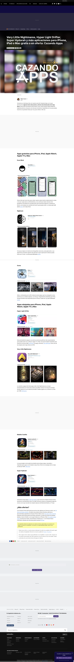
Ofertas (18, 620)
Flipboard (54, 3)
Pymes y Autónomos (62, 641)
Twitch (52, 3)
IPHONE (5, 3)
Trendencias (53, 639)
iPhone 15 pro (36, 609)
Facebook (15, 48)
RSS (51, 625)
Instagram (56, 3)
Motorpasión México (45, 653)
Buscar (65, 630)
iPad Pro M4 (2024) (44, 609)
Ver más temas (10, 625)
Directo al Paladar (36, 639)
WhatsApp (29, 620)
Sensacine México (28, 652)
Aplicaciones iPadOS (40, 541)
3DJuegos (17, 639)
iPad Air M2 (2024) (29, 609)
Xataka (8, 639)
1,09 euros (31, 343)
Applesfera (9, 642)
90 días (42, 520)
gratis (21, 206)
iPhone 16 (16, 609)
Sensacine (26, 639)
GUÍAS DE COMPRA (43, 3)
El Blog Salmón (62, 639)
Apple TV (19, 618)
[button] (24, 98)
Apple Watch (30, 618)
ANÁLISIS (35, 3)
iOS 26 (29, 622)
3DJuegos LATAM (19, 652)
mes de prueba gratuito (50, 513)
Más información (45, 660)
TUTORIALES (11, 3)
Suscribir (56, 616)
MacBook (8, 622)
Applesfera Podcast (10, 616)
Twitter (60, 3)
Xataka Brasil (9, 653)
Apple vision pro (52, 609)
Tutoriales (19, 616)
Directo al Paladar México (36, 653)
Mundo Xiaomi (9, 645)
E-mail (20, 48)
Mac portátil (30, 616)
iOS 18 (57, 609)
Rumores (8, 620)
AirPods (8, 618)
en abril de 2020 (32, 499)
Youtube (58, 3)
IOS (30, 3)
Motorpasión (45, 639)
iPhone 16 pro (22, 609)
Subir (64, 634)
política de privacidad (52, 618)
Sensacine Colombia (26, 654)
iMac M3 (61, 609)
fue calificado (47, 343)
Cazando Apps (48, 541)
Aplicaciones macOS (31, 541)
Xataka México (9, 652)
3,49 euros (23, 391)
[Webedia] (64, 1)
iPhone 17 (19, 622)
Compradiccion (53, 642)
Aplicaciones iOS (24, 541)
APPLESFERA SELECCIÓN (22, 3)
